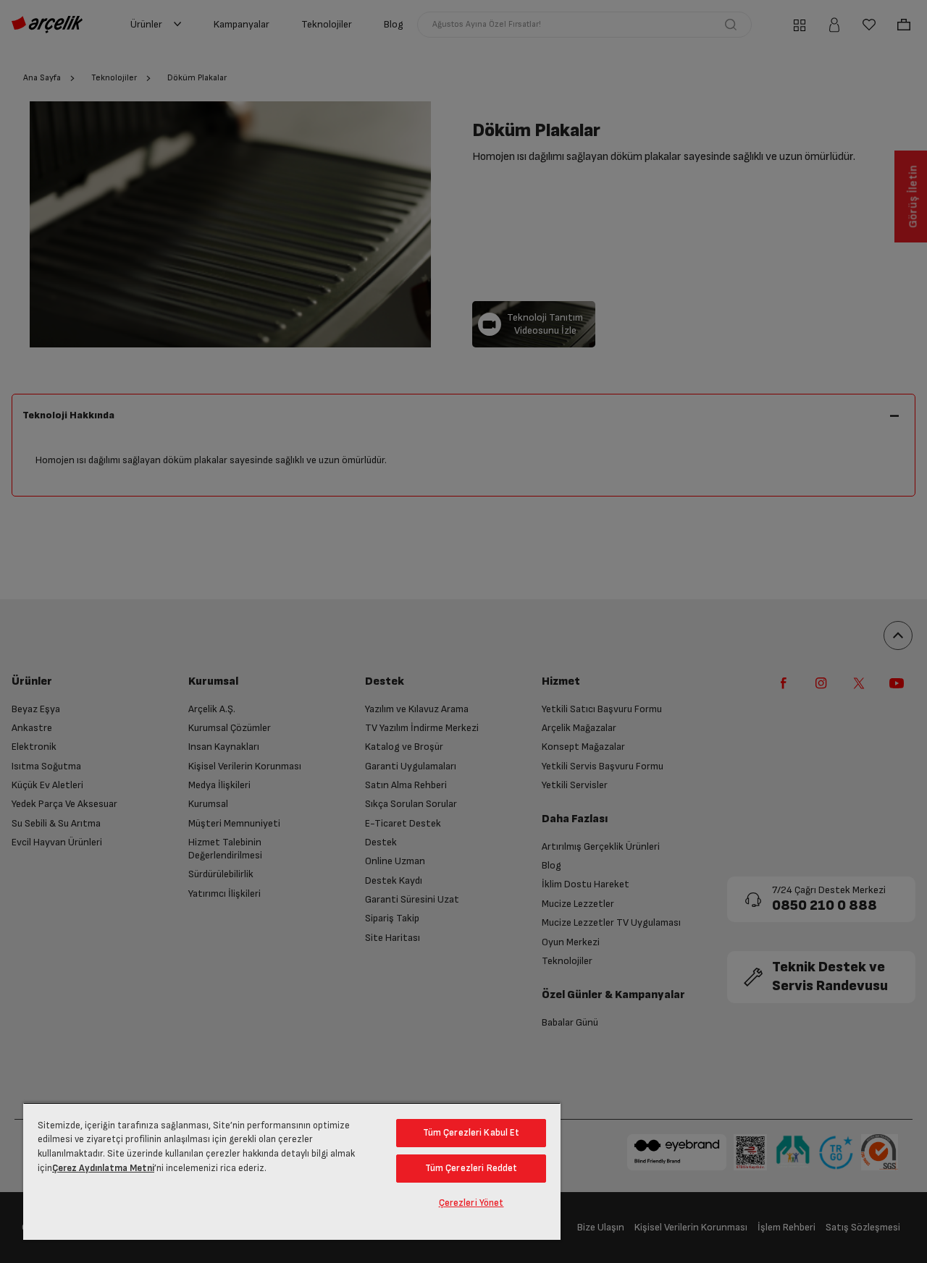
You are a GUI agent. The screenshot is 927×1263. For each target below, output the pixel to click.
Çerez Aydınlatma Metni (103, 1168)
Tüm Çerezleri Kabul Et (471, 1133)
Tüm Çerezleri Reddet (471, 1168)
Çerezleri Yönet (471, 1203)
